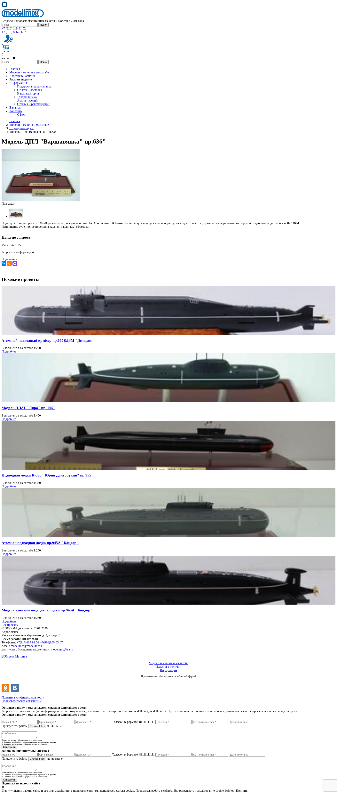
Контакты (15, 111)
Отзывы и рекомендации (33, 104)
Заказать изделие (20, 79)
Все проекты (10, 624)
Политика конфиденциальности (23, 697)
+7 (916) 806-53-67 (14, 32)
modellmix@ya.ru (62, 649)
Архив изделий (27, 100)
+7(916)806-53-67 (51, 642)
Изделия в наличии (22, 76)
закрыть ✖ (8, 58)
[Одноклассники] (9, 263)
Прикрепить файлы (14, 726)
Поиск (43, 24)
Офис (21, 114)
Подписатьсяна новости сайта (168, 680)
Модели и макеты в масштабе (29, 72)
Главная (14, 68)
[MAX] (14, 263)
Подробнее (9, 351)
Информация (18, 83)
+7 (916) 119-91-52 (14, 28)
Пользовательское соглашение (22, 701)
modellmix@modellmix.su (27, 646)
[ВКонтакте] (4, 263)
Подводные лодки (21, 128)
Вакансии (15, 107)
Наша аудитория (28, 93)
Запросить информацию (18, 252)
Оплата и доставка (29, 90)
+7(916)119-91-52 (28, 642)
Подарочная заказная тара (34, 86)
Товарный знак (27, 97)
